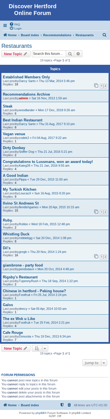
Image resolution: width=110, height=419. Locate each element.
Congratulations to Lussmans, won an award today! (48, 162)
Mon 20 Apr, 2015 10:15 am (60, 207)
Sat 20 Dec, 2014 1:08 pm (53, 238)
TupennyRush (28, 281)
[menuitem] (14, 24)
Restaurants (16, 46)
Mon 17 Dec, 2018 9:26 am (56, 110)
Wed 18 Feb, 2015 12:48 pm (50, 224)
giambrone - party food (23, 265)
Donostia (25, 336)
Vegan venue (14, 134)
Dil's (6, 248)
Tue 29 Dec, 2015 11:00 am (49, 179)
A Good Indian (15, 175)
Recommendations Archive (26, 94)
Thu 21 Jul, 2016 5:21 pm (55, 151)
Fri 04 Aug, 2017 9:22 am (49, 137)
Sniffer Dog (26, 151)
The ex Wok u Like (19, 319)
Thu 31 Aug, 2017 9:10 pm (57, 124)
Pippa (23, 179)
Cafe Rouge (13, 332)
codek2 (24, 137)
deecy (23, 308)
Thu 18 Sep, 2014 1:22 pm (60, 281)
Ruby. (8, 220)
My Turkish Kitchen (19, 189)
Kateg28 (24, 165)
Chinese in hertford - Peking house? (34, 291)
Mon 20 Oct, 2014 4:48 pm (56, 269)
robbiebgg (25, 238)
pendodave (26, 269)
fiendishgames (29, 207)
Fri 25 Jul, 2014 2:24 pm (50, 294)
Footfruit (24, 294)
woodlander (27, 110)
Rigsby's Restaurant (20, 277)
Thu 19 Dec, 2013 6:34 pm (52, 336)
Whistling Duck (16, 234)
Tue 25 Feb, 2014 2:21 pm (52, 322)
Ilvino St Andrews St (21, 203)
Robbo (23, 224)
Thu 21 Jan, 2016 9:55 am (51, 165)
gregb (23, 251)
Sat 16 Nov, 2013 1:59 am (49, 98)
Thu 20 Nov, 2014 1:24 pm (48, 251)
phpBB (40, 412)
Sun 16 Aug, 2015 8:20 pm (52, 193)
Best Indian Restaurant (22, 120)
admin (23, 98)
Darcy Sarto (27, 81)
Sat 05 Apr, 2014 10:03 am (49, 308)
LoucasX (25, 193)
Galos (8, 305)
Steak (7, 106)
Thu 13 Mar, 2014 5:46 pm (57, 81)
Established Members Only (26, 77)
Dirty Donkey (14, 148)
